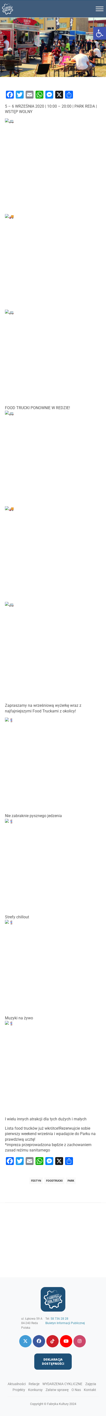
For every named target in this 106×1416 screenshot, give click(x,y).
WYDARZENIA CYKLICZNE (62, 1384)
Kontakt (90, 1390)
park (71, 1180)
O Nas (76, 1390)
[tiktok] (52, 1341)
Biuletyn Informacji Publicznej (65, 1323)
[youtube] (66, 1341)
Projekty (19, 1390)
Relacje (34, 1384)
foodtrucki (54, 1180)
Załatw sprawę (57, 1390)
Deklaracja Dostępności (53, 1361)
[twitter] (25, 1341)
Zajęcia (90, 1384)
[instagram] (79, 1341)
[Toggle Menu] (100, 8)
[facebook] (39, 1341)
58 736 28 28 (59, 1318)
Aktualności (17, 1384)
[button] (99, 33)
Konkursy (35, 1390)
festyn (36, 1180)
